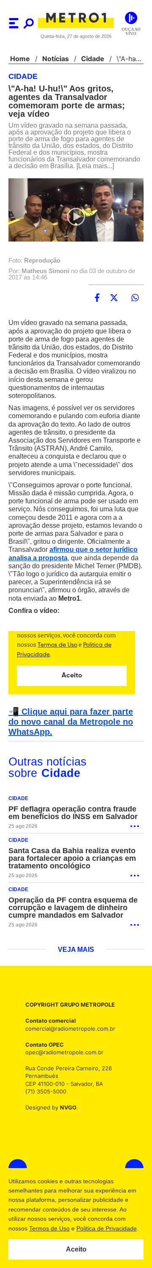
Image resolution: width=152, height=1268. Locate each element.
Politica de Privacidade (106, 1228)
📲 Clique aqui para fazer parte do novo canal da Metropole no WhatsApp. (74, 729)
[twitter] (114, 305)
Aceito (76, 1249)
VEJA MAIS (76, 957)
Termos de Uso (49, 1228)
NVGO (66, 1114)
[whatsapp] (135, 305)
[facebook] (97, 305)
